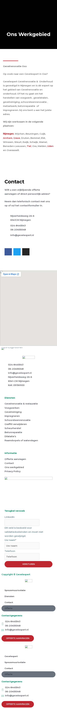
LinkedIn (10, 517)
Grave (16, 138)
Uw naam (10, 540)
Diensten (9, 596)
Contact (9, 602)
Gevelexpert (11, 656)
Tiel (29, 146)
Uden (50, 146)
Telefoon (10, 551)
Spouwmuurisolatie (15, 590)
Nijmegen (8, 133)
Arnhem (7, 138)
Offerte (8, 608)
